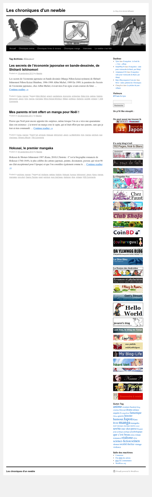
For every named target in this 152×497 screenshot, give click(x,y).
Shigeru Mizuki (24, 137)
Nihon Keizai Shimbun (53, 98)
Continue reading (18, 89)
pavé (41, 177)
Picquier (140, 429)
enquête (116, 412)
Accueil (13, 48)
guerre (121, 415)
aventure (126, 407)
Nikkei (65, 98)
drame (129, 409)
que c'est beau (57, 177)
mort (115, 426)
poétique (127, 431)
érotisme (44, 174)
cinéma (116, 409)
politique (72, 98)
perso (134, 428)
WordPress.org (120, 463)
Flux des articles (123, 458)
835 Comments (89, 177)
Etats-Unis (85, 96)
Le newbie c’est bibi (103, 48)
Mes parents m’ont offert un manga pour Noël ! (44, 112)
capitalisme (57, 96)
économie (67, 96)
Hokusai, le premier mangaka (31, 148)
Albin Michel (41, 96)
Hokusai (49, 134)
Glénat (115, 416)
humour (73, 174)
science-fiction (122, 441)
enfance (136, 409)
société (87, 98)
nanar (138, 426)
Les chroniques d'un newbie (35, 10)
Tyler (117, 61)
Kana (94, 174)
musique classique (123, 426)
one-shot (21, 177)
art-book (42, 134)
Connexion (119, 455)
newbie (117, 428)
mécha (133, 425)
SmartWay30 (120, 66)
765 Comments (38, 137)
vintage (94, 98)
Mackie (39, 73)
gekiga (93, 96)
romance (117, 437)
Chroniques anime (26, 48)
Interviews (87, 48)
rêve (73, 177)
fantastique (135, 412)
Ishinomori (13, 98)
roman (138, 434)
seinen (135, 440)
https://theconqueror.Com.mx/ (125, 80)
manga (25, 96)
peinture (95, 134)
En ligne (119, 96)
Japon (21, 98)
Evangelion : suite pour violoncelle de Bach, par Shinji (127, 74)
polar (115, 432)
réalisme (80, 98)
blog (138, 407)
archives (20, 174)
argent (49, 96)
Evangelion (124, 413)
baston (133, 406)
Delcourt (122, 410)
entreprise (76, 96)
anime (117, 406)
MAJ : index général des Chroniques (128, 82)
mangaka (39, 98)
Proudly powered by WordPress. (127, 471)
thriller (130, 444)
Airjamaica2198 (121, 72)
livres (19, 96)
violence (117, 446)
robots (132, 435)
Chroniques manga (72, 48)
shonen (116, 444)
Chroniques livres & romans (49, 48)
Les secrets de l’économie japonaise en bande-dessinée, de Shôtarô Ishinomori (54, 67)
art (37, 134)
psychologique (136, 431)
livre (26, 98)
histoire (99, 96)
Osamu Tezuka (32, 177)
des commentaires (123, 460)
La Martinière (74, 134)
